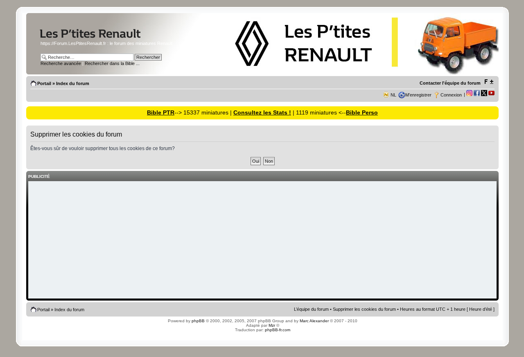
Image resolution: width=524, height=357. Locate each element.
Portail (44, 83)
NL (393, 94)
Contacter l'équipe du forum (450, 83)
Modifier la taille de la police (489, 81)
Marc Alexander (314, 321)
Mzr (272, 325)
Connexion (451, 94)
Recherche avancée (61, 63)
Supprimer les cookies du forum (364, 309)
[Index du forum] (106, 38)
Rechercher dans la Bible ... (112, 63)
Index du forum (72, 83)
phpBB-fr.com (277, 330)
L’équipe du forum (311, 309)
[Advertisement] (262, 240)
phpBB (198, 321)
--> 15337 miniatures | (203, 112)
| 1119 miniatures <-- (318, 112)
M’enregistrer (418, 94)
